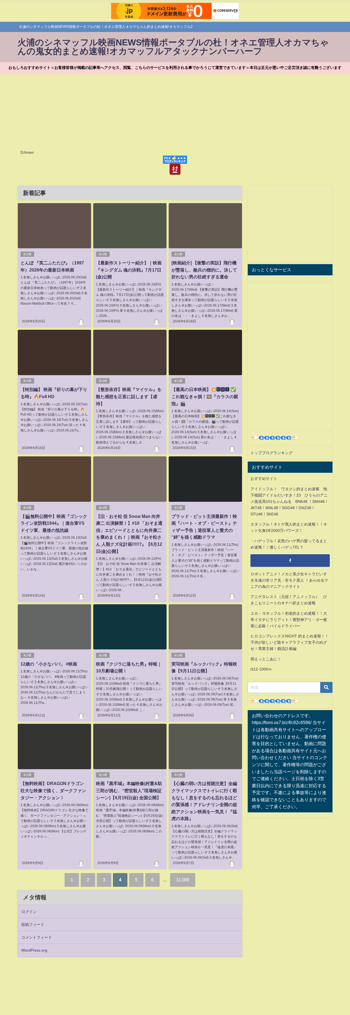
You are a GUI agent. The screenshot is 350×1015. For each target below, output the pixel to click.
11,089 (182, 879)
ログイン (29, 912)
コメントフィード (36, 937)
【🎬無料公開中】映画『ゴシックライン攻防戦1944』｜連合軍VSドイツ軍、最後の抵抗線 (54, 523)
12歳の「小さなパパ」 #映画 (49, 664)
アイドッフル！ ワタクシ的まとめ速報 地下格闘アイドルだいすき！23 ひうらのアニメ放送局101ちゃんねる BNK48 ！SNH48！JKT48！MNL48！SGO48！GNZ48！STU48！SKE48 (289, 501)
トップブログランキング (271, 453)
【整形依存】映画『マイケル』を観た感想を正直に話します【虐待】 (129, 396)
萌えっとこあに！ (265, 659)
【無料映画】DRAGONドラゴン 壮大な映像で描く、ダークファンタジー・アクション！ (53, 790)
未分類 (27, 254)
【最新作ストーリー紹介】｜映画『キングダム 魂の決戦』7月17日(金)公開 (129, 270)
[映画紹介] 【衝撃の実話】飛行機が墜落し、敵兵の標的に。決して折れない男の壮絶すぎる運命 (204, 270)
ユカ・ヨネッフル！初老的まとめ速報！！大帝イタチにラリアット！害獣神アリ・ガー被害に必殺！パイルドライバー (288, 619)
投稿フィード (32, 924)
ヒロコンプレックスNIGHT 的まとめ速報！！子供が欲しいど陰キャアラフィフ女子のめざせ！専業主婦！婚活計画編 (289, 642)
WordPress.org (34, 950)
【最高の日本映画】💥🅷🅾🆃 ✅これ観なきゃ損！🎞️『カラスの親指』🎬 (204, 396)
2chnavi (27, 152)
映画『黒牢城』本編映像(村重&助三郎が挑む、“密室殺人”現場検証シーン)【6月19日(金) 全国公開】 (129, 790)
